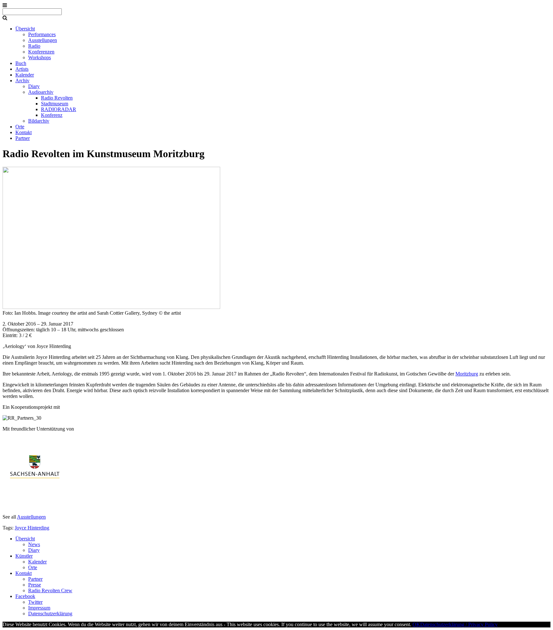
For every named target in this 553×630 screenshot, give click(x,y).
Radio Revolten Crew (50, 590)
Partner (22, 138)
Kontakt (23, 132)
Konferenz (51, 115)
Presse (34, 584)
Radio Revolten (57, 98)
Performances (42, 34)
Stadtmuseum (54, 103)
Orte (19, 126)
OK (416, 624)
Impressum (39, 607)
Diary (34, 86)
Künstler (24, 556)
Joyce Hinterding (32, 527)
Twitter (35, 602)
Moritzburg (466, 373)
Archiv (22, 80)
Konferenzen (41, 51)
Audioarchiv (40, 92)
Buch (20, 63)
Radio (34, 46)
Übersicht (25, 28)
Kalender (24, 74)
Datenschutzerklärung (50, 613)
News (34, 544)
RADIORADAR (58, 109)
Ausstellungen (42, 40)
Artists (21, 69)
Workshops (39, 57)
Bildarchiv (38, 121)
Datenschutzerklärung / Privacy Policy (459, 624)
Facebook (25, 596)
